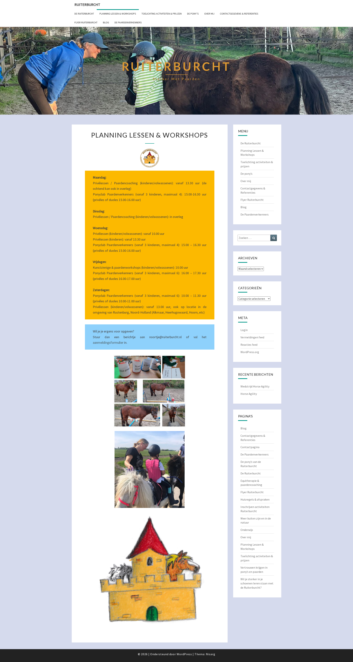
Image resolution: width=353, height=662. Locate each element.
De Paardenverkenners (128, 22)
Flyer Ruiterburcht (85, 22)
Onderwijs (246, 530)
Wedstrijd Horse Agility (254, 386)
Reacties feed (248, 344)
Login (244, 330)
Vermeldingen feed (252, 337)
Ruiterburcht (87, 4)
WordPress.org (249, 352)
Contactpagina (249, 447)
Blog (106, 22)
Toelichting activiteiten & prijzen (162, 13)
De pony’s (193, 13)
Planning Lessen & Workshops (117, 13)
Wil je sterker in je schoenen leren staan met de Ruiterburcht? (256, 583)
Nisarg (210, 654)
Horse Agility (248, 394)
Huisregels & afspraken (255, 499)
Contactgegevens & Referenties (239, 13)
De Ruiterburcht (84, 13)
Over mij (209, 13)
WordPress (184, 654)
